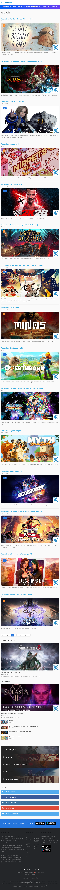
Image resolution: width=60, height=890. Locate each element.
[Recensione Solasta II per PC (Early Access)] (30, 612)
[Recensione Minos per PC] (30, 325)
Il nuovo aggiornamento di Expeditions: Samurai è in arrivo (23, 726)
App (34, 848)
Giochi (35, 836)
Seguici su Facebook (11, 797)
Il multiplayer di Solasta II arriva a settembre (12, 713)
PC (26, 850)
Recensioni (36, 838)
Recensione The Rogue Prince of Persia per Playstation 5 (21, 512)
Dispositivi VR (28, 855)
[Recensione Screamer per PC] (30, 489)
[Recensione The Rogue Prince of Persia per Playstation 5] (30, 529)
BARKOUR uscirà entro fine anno (17, 720)
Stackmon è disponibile (15, 736)
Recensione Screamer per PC (11, 471)
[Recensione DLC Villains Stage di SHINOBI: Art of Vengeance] (30, 283)
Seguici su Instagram (11, 802)
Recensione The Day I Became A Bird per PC (16, 19)
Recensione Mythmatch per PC (12, 431)
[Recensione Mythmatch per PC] (30, 448)
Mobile (27, 852)
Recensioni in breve (36, 841)
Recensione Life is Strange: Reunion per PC (16, 554)
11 (28, 635)
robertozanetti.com (30, 874)
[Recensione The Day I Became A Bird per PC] (30, 37)
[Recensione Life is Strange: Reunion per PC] (30, 572)
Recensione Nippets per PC (10, 144)
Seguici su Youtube (10, 808)
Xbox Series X (28, 840)
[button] (40, 823)
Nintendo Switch (28, 847)
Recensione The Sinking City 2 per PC (10, 672)
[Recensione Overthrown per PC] (30, 366)
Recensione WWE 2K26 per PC (12, 184)
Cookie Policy (34, 878)
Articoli (36, 846)
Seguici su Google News (12, 813)
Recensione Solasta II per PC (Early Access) (16, 594)
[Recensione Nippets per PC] (30, 162)
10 (25, 635)
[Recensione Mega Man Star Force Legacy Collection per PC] (30, 406)
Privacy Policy (26, 878)
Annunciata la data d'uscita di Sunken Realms (20, 731)
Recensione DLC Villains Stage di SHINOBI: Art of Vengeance (23, 265)
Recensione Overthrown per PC (12, 348)
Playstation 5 (29, 836)
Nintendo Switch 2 (28, 844)
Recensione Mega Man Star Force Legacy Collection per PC (22, 388)
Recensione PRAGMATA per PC (12, 102)
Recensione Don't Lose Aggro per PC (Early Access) (19, 225)
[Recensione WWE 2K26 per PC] (30, 202)
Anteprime (36, 844)
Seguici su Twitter (10, 791)
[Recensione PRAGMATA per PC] (30, 119)
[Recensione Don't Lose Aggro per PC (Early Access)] (30, 243)
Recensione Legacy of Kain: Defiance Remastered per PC (21, 61)
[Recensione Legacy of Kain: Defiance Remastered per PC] (30, 79)
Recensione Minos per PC (10, 308)
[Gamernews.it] (8, 2)
